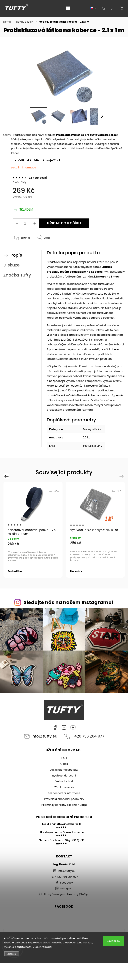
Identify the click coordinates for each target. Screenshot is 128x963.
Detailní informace (23, 167)
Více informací (42, 947)
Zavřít (115, 249)
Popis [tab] (16, 255)
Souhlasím (113, 941)
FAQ (64, 758)
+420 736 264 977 (88, 736)
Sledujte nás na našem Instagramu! (69, 602)
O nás (64, 764)
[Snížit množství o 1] (17, 223)
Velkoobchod (64, 781)
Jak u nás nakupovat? (64, 770)
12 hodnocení (38, 177)
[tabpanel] (33, 530)
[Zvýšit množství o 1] (34, 223)
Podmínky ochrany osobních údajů (64, 805)
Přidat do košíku (64, 223)
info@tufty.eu (44, 736)
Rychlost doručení (64, 775)
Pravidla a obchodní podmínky (64, 799)
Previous (6, 476)
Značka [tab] (17, 275)
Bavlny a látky (92, 429)
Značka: (19, 182)
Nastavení (11, 954)
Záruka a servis (64, 787)
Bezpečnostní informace (64, 793)
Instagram (64, 727)
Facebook (55, 727)
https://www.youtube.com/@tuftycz (73, 727)
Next (122, 476)
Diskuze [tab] (11, 265)
